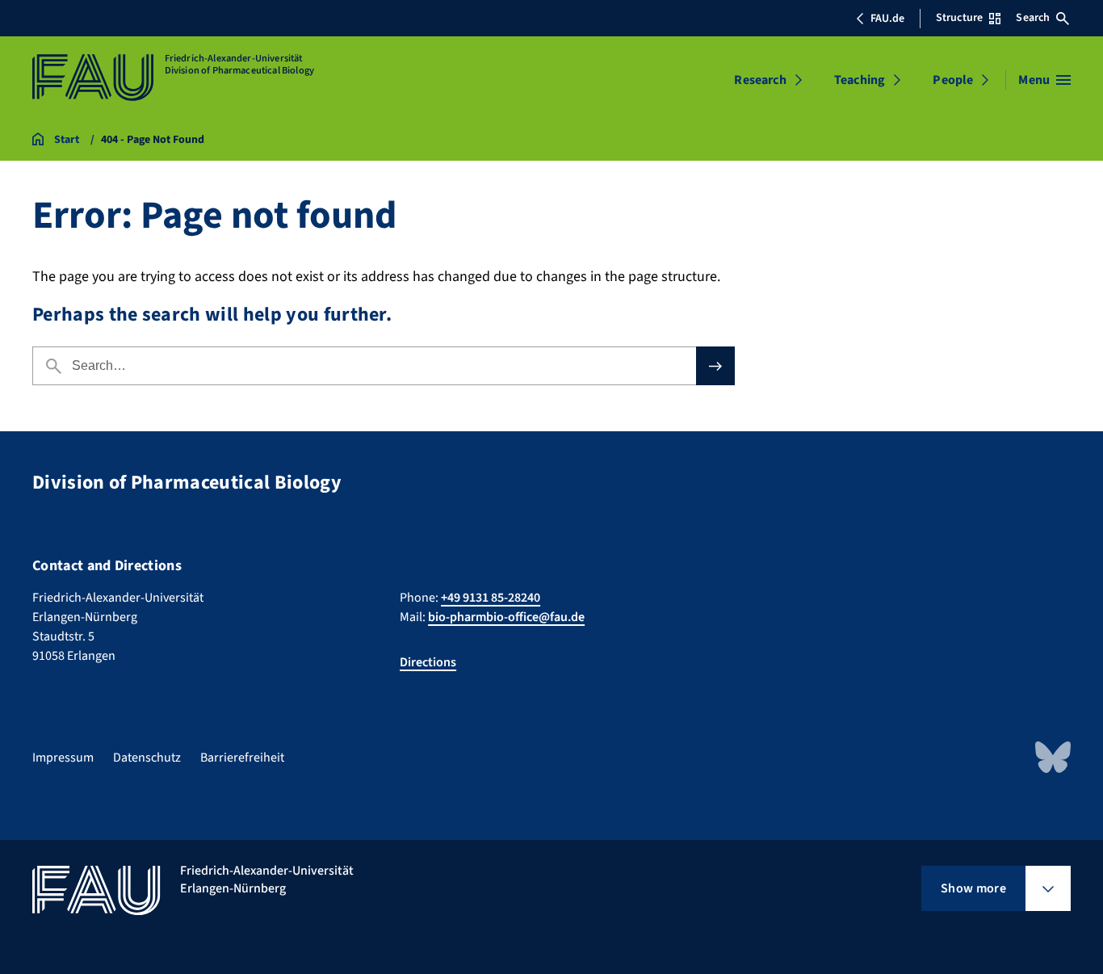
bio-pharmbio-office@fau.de (506, 617)
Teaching (859, 80)
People (953, 80)
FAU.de (887, 18)
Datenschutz (147, 757)
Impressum (63, 757)
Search (1033, 18)
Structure (959, 18)
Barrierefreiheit (242, 757)
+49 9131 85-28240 (490, 598)
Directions (428, 662)
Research (760, 80)
